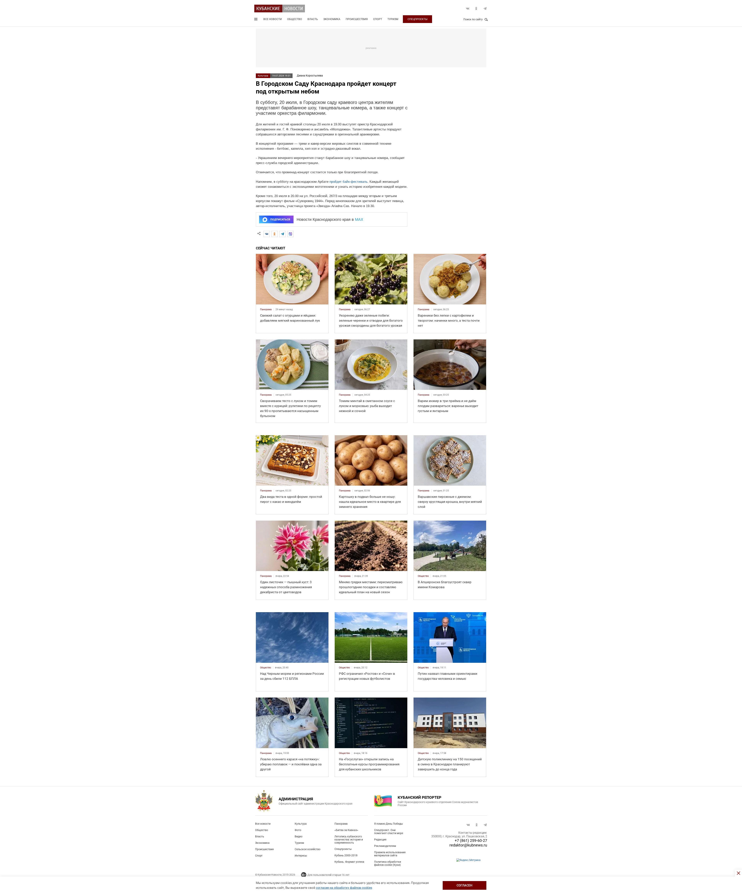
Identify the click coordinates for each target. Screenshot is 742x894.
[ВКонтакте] (267, 234)
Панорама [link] (266, 309)
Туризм (392, 19)
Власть (312, 19)
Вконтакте (468, 8)
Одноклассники (476, 8)
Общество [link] (423, 576)
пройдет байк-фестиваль (348, 182)
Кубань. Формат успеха (349, 861)
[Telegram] (282, 234)
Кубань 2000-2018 (345, 855)
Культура (263, 75)
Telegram (485, 8)
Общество (294, 19)
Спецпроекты (417, 19)
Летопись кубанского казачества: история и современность (348, 839)
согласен (464, 885)
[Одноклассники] (274, 234)
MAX (359, 219)
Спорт (377, 19)
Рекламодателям (385, 845)
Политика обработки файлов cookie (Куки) (387, 863)
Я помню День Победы (388, 823)
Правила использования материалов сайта (390, 854)
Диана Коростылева (310, 75)
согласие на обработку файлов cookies (344, 888)
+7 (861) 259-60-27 (471, 840)
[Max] (290, 234)
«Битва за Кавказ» (346, 830)
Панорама (341, 823)
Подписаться (280, 219)
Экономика (331, 19)
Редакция (380, 839)
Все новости (272, 19)
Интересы (301, 855)
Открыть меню (256, 20)
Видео (298, 836)
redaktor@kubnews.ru (468, 845)
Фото (298, 830)
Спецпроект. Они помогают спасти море (388, 832)
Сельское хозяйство (307, 849)
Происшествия (357, 19)
